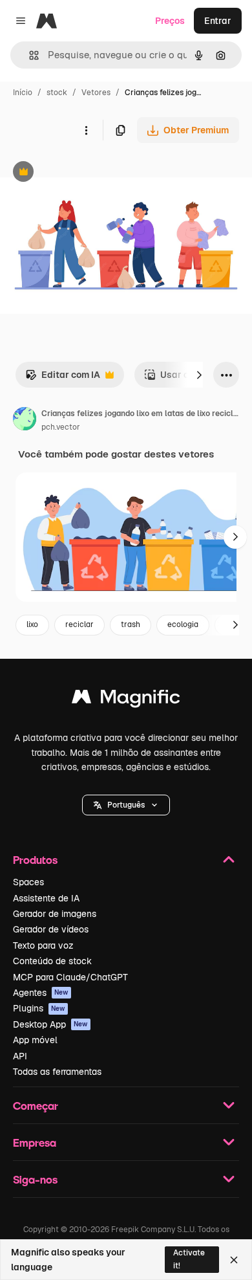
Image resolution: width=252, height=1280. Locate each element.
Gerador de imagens (54, 914)
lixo (32, 624)
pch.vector (60, 427)
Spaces (28, 882)
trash (130, 624)
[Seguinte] (199, 375)
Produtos (35, 859)
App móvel (35, 1040)
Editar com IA (62, 378)
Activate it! (189, 1259)
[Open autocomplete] (29, 55)
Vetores (95, 92)
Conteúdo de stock (52, 961)
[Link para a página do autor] (24, 420)
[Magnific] (126, 700)
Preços (170, 21)
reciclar (79, 624)
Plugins (39, 1008)
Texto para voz (43, 945)
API (20, 1056)
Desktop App (50, 1024)
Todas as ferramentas (57, 1071)
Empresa (34, 1142)
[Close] (234, 1260)
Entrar (217, 21)
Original (83, 173)
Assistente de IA (46, 898)
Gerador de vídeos (51, 929)
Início (22, 92)
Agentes (40, 993)
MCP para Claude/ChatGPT (70, 977)
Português (126, 805)
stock (57, 92)
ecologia (182, 624)
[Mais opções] (86, 130)
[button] (126, 805)
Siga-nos (35, 1179)
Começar (35, 1105)
